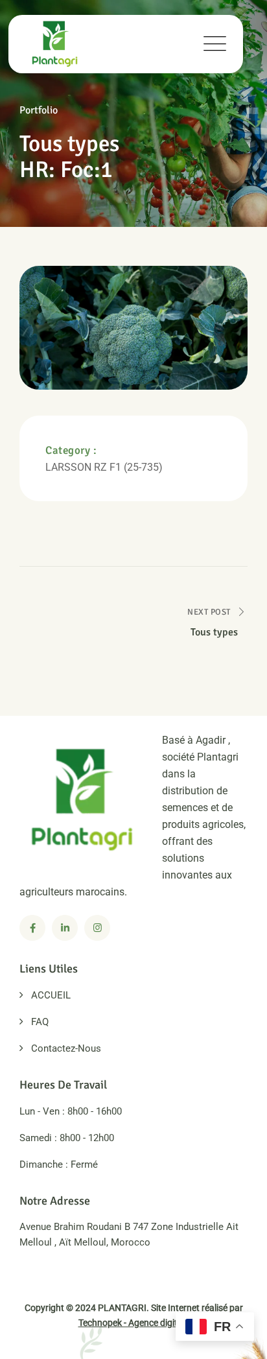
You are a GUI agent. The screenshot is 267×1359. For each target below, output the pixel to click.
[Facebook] (32, 928)
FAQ (40, 1022)
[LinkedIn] (65, 928)
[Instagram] (97, 928)
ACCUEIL (51, 995)
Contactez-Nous (66, 1048)
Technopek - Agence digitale (133, 1323)
